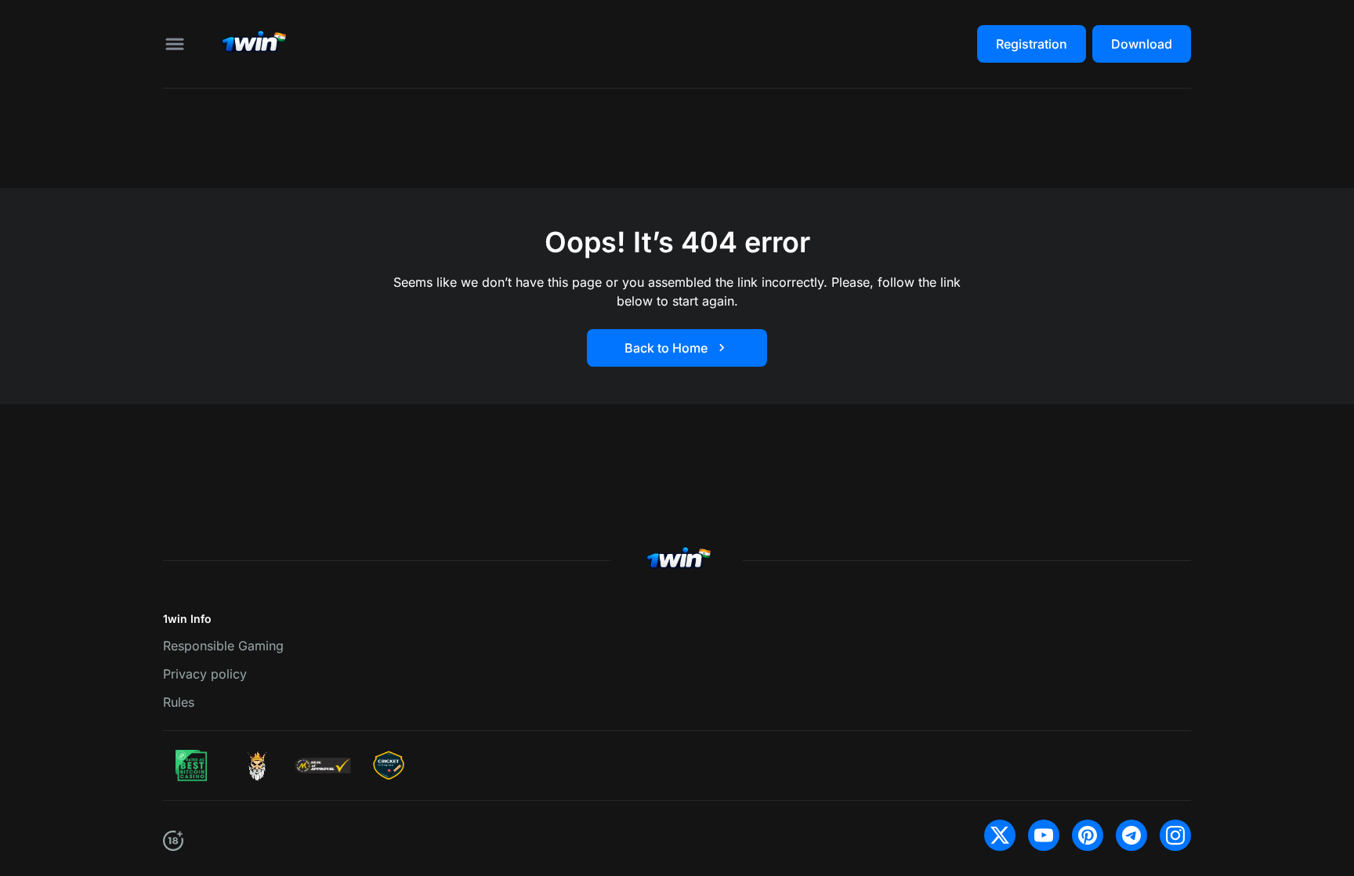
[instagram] (1175, 835)
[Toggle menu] (174, 44)
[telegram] (1131, 835)
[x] (999, 835)
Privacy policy (205, 674)
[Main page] (252, 44)
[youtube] (1043, 835)
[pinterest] (1087, 835)
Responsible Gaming (223, 645)
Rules (178, 702)
